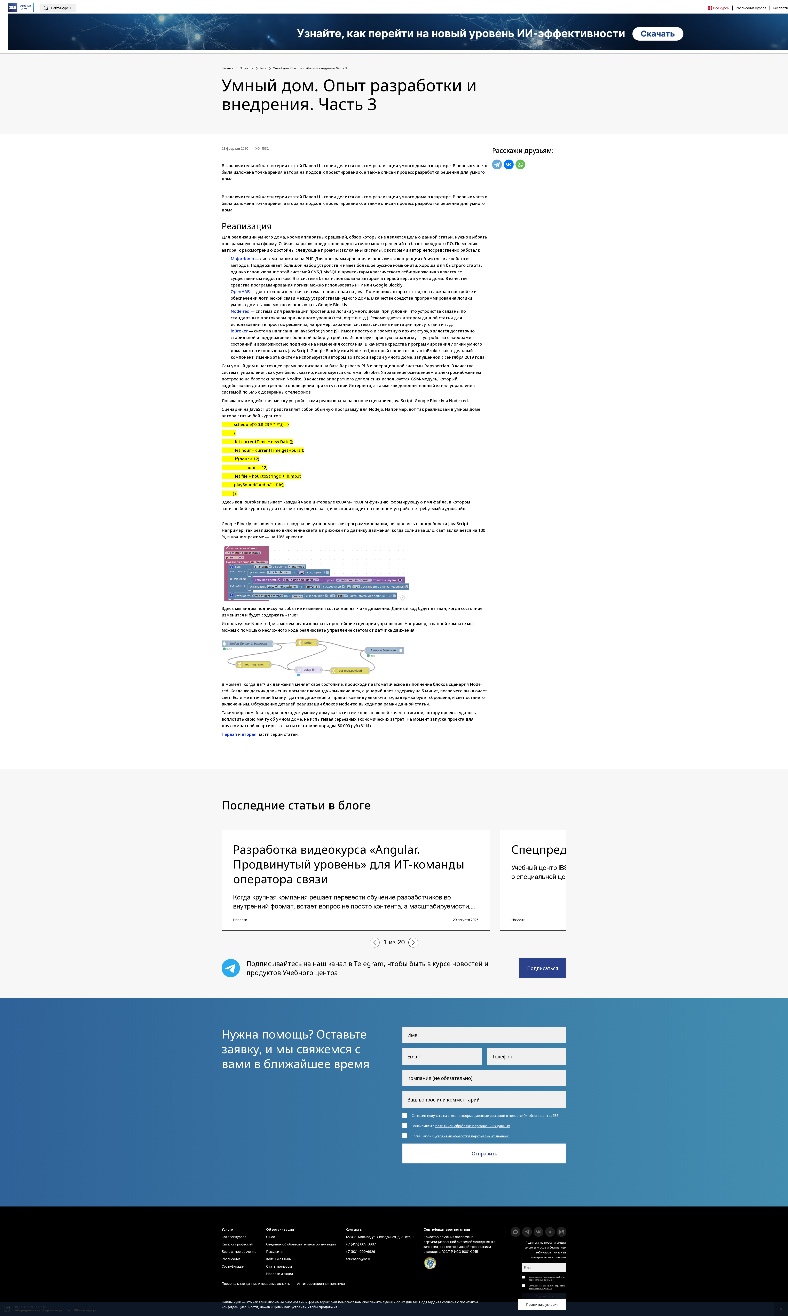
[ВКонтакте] (509, 164)
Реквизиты (274, 1252)
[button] (375, 942)
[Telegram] (497, 164)
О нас (270, 1237)
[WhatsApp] (520, 164)
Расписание (231, 1259)
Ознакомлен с (547, 1278)
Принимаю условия (542, 1304)
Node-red (240, 311)
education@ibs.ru (358, 1259)
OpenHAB (240, 291)
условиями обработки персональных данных (471, 1136)
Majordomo (242, 258)
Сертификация (233, 1266)
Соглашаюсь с (547, 1287)
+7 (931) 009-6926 (360, 1252)
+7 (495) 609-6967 (361, 1244)
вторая (249, 734)
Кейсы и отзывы (278, 1259)
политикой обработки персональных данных (472, 1126)
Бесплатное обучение (239, 1252)
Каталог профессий (237, 1244)
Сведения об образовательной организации (301, 1244)
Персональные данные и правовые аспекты (256, 1284)
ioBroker (239, 331)
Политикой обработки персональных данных (547, 1278)
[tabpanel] (356, 880)
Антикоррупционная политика (321, 1284)
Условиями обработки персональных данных (547, 1287)
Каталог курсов (234, 1237)
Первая (229, 734)
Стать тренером (279, 1266)
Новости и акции (279, 1274)
